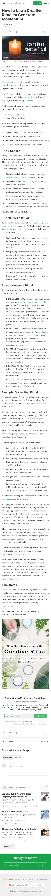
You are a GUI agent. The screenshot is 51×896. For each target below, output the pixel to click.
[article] (25, 799)
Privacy (24, 879)
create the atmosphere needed (31, 302)
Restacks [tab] (17, 758)
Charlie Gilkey (21, 803)
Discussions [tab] (20, 787)
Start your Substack (19, 885)
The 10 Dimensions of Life (15, 812)
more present (8, 498)
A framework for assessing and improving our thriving (19, 816)
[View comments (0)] (10, 32)
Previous (9, 741)
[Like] (4, 32)
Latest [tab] (10, 787)
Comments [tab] (7, 758)
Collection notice (41, 879)
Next (43, 741)
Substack (13, 891)
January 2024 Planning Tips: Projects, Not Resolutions (16, 795)
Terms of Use (37, 721)
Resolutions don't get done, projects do (18, 800)
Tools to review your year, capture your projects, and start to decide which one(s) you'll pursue (18, 833)
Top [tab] (4, 787)
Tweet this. (30, 100)
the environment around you (25, 176)
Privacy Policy (43, 724)
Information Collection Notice (24, 724)
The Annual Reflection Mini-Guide (19, 829)
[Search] (46, 787)
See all (7, 846)
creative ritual (10, 82)
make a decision (31, 335)
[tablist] (12, 757)
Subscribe (37, 3)
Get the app (37, 885)
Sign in (46, 3)
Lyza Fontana (7, 24)
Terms (31, 879)
